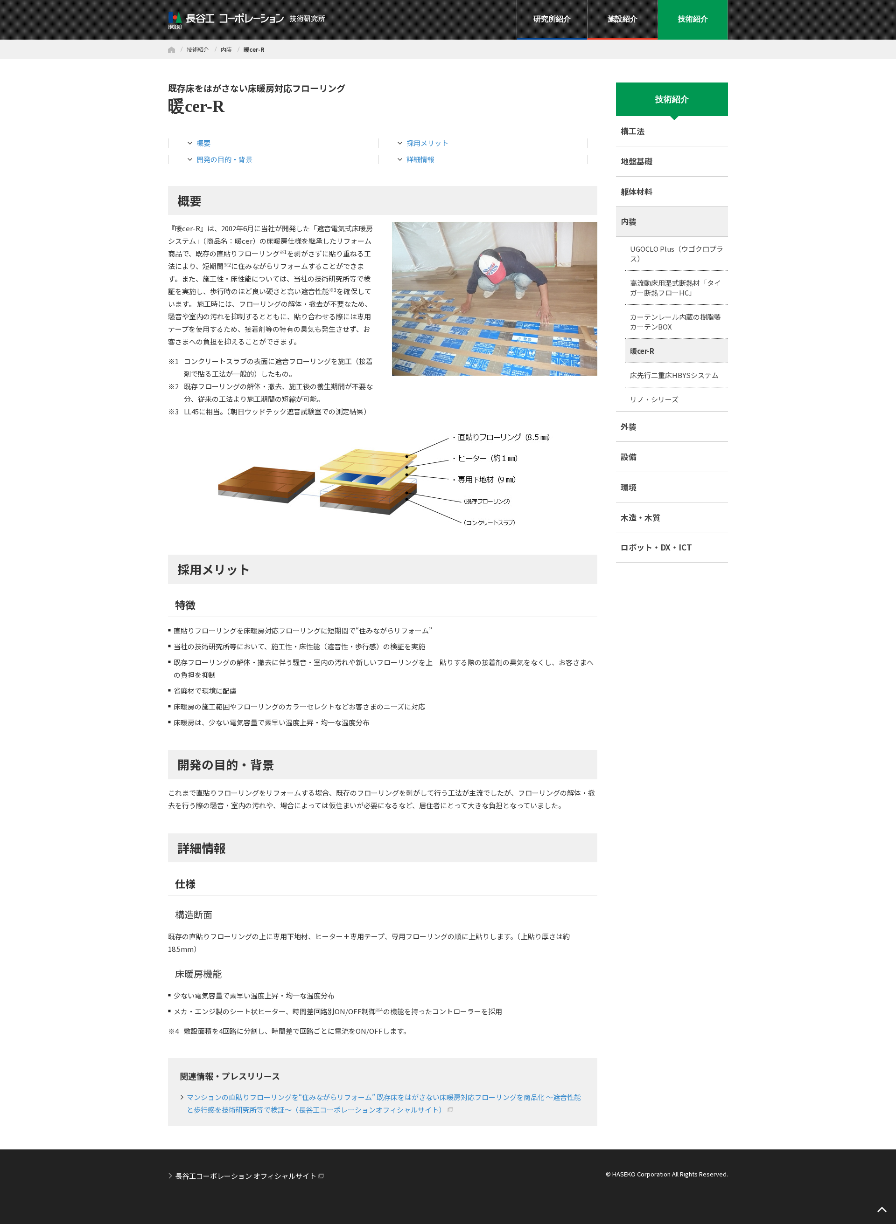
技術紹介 (198, 49)
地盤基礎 (636, 161)
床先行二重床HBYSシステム (674, 375)
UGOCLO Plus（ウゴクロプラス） (676, 253)
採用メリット (427, 143)
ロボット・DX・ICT (656, 547)
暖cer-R (642, 351)
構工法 (632, 131)
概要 (203, 143)
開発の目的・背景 (224, 159)
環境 (629, 487)
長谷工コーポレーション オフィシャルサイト (245, 1176)
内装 (226, 49)
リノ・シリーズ (654, 399)
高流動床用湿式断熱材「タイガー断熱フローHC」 (675, 287)
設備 (629, 456)
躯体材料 (636, 191)
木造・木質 (640, 517)
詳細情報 (420, 159)
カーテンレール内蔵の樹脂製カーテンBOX (675, 321)
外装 (629, 426)
